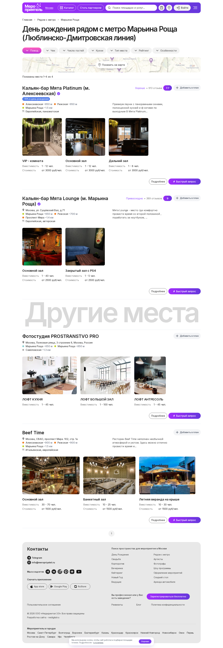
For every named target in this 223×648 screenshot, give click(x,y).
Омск (181, 632)
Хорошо (145, 641)
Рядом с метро (46, 19)
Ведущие (116, 582)
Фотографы (160, 563)
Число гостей (75, 50)
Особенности (168, 50)
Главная (27, 19)
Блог (138, 604)
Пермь (190, 632)
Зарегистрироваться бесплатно (168, 596)
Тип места (121, 50)
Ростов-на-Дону (36, 636)
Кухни (99, 50)
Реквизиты (117, 604)
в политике (98, 642)
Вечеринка (117, 568)
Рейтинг (144, 50)
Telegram (37, 557)
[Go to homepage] (34, 7)
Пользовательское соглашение (44, 604)
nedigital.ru (53, 617)
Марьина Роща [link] (70, 19)
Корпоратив (118, 563)
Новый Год (117, 577)
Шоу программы (162, 568)
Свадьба (116, 559)
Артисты (158, 559)
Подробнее (158, 181)
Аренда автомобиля (164, 582)
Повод (34, 50)
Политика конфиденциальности (168, 604)
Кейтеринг (117, 572)
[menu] (195, 8)
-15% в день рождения (36, 99)
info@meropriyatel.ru (43, 562)
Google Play (60, 586)
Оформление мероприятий (168, 572)
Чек (53, 50)
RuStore (82, 586)
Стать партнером (90, 7)
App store (39, 586)
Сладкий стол (161, 577)
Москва (49, 8)
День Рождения (120, 554)
